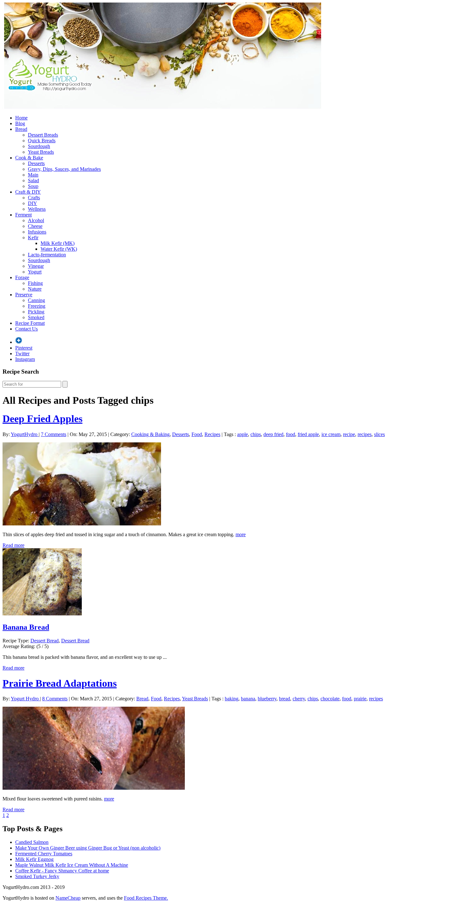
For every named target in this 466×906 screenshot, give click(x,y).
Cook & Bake (29, 157)
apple (242, 434)
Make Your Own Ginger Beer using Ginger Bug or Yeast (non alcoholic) (87, 848)
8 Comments (55, 698)
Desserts (36, 163)
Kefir (33, 237)
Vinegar (36, 266)
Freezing (36, 306)
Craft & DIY (28, 192)
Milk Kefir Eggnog (34, 859)
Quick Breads (41, 140)
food (290, 434)
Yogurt (35, 271)
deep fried (273, 434)
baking (231, 698)
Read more (13, 545)
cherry (299, 698)
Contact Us (26, 328)
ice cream (330, 434)
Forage (22, 277)
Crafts (34, 197)
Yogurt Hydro (25, 698)
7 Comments (53, 434)
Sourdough (39, 146)
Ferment (23, 214)
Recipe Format (30, 323)
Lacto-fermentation (47, 254)
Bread (21, 129)
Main (33, 174)
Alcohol (36, 220)
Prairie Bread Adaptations (60, 683)
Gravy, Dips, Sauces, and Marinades (64, 169)
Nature (35, 289)
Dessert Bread (44, 640)
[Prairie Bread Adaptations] (94, 788)
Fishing (35, 283)
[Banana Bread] (42, 613)
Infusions (37, 232)
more (241, 534)
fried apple (308, 434)
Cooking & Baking (150, 434)
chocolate (330, 698)
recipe (349, 434)
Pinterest (23, 347)
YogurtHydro (25, 434)
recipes (365, 434)
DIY (32, 203)
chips (255, 434)
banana (248, 698)
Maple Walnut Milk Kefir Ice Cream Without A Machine (71, 865)
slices (379, 434)
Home (21, 117)
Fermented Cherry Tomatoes (43, 853)
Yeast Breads (41, 152)
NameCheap (68, 898)
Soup (33, 186)
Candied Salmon (32, 842)
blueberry (267, 698)
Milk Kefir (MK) (57, 243)
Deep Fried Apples (42, 418)
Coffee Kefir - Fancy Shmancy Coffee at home (62, 870)
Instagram (25, 359)
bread (284, 698)
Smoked (36, 317)
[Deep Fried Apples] (82, 523)
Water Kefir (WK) (59, 249)
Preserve (23, 294)
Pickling (36, 311)
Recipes (212, 434)
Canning (36, 300)
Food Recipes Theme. (146, 898)
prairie (360, 698)
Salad (33, 180)
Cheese (35, 226)
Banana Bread (26, 627)
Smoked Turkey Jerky (37, 876)
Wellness (37, 209)
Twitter (22, 353)
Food (196, 434)
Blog (20, 123)
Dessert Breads (43, 135)
